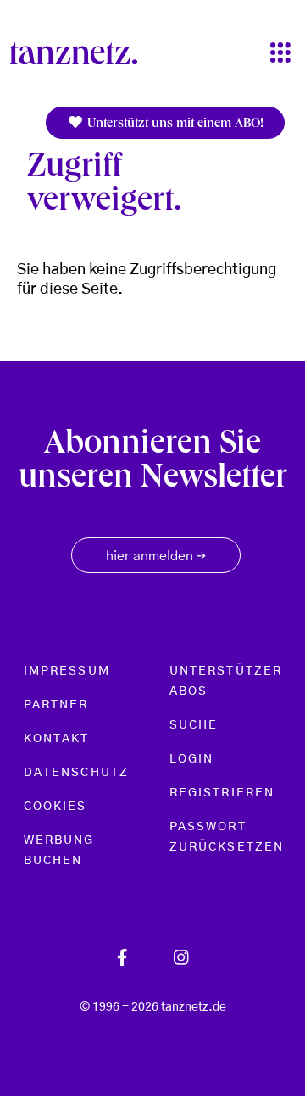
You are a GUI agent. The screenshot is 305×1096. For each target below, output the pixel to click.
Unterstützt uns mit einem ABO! (173, 124)
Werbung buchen (59, 850)
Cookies (55, 806)
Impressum (67, 671)
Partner (56, 705)
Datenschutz (76, 773)
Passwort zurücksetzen (226, 837)
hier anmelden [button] (156, 557)
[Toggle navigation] (280, 53)
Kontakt (57, 739)
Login (191, 759)
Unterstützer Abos (225, 681)
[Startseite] (80, 53)
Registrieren (221, 793)
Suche (193, 725)
